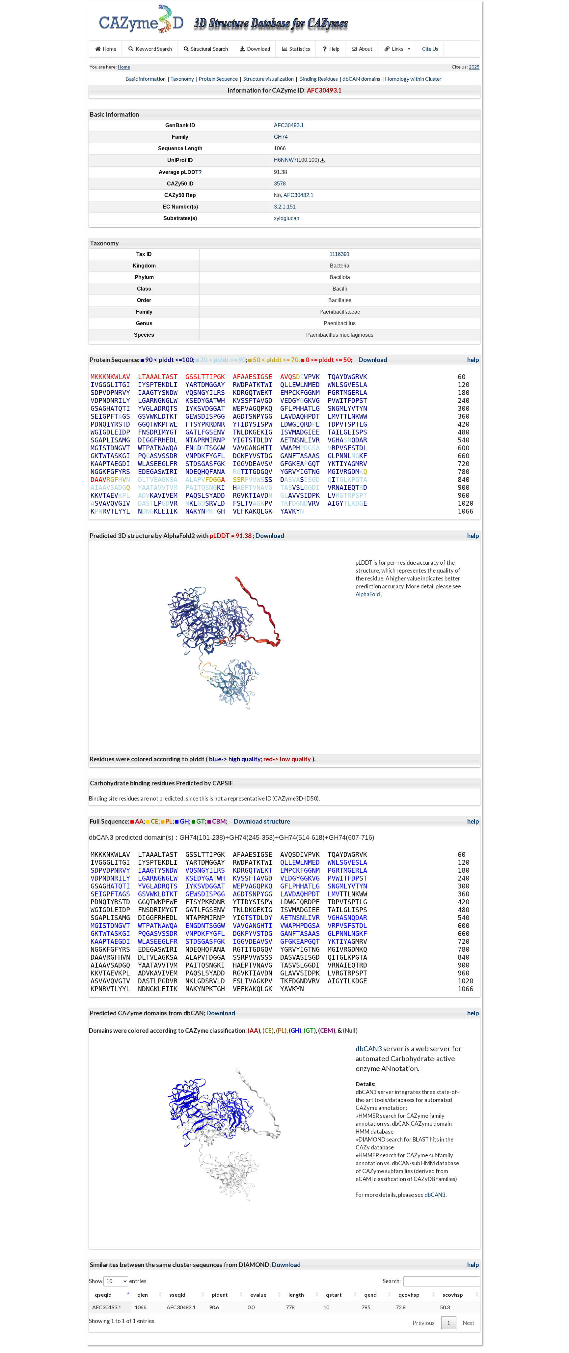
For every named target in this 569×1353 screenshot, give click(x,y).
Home (109, 49)
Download (258, 49)
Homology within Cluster (414, 78)
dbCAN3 (369, 1048)
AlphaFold (368, 594)
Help (334, 49)
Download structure (262, 821)
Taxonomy (182, 78)
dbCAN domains (361, 78)
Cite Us (430, 49)
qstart (334, 1294)
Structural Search (209, 49)
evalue (258, 1294)
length (296, 1294)
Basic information (146, 78)
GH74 (281, 137)
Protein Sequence (219, 78)
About (365, 49)
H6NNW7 (285, 160)
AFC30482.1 (298, 195)
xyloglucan (286, 218)
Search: (392, 1281)
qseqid (103, 1294)
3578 (280, 183)
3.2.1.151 (285, 207)
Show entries (118, 1281)
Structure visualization (269, 78)
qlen (142, 1294)
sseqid (177, 1294)
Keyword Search (154, 49)
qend (370, 1294)
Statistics (299, 49)
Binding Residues (319, 78)
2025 (474, 67)
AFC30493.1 (289, 125)
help (473, 359)
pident (220, 1294)
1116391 (340, 254)
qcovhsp (409, 1294)
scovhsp (453, 1294)
